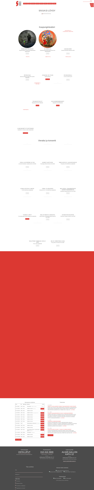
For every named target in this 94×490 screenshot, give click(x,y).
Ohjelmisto (25, 3)
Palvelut (41, 3)
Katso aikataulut (18, 439)
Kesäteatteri (50, 3)
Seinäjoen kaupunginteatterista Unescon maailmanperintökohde (62, 415)
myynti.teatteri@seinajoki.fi (69, 461)
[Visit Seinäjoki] (67, 478)
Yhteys (54, 3)
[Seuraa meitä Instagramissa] (55, 471)
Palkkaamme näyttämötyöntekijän (62, 423)
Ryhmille (37, 3)
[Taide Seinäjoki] (57, 478)
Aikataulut (33, 3)
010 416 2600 (46, 452)
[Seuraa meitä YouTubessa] (69, 471)
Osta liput (37, 105)
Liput (29, 3)
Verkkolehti (91, 3)
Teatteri (45, 3)
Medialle (92, 6)
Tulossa (27, 53)
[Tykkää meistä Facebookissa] (62, 470)
